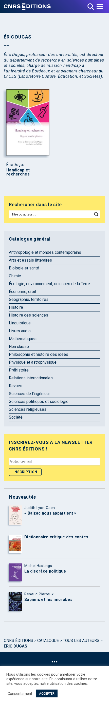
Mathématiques (23, 338)
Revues (15, 385)
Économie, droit (22, 291)
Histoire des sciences (28, 315)
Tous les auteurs (81, 640)
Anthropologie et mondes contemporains (45, 252)
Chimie (15, 275)
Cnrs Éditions (18, 640)
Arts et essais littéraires (30, 260)
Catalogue (48, 640)
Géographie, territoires (28, 299)
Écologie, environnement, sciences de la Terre (49, 283)
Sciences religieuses (27, 409)
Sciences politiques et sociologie (38, 401)
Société (16, 417)
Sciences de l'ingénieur (29, 393)
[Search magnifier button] (96, 214)
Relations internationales (31, 378)
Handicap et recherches (18, 172)
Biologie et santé (24, 268)
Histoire (16, 307)
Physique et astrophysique (33, 362)
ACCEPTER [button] (47, 693)
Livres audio (20, 330)
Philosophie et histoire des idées (38, 354)
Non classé (19, 346)
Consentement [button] (20, 693)
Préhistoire (19, 370)
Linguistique (20, 323)
